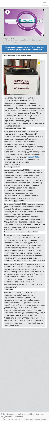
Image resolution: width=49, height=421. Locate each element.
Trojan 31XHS (33, 157)
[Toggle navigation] (45, 3)
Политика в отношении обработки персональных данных (24, 419)
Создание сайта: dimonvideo (21, 414)
